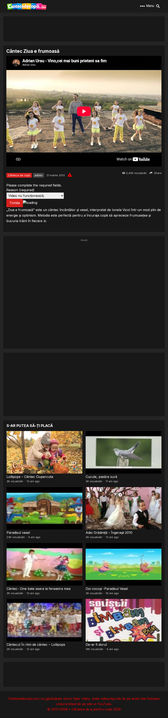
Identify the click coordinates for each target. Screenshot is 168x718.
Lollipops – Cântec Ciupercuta (30, 477)
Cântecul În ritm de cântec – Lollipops (36, 644)
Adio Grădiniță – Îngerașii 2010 (109, 533)
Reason (20, 190)
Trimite (14, 203)
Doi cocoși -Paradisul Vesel (107, 589)
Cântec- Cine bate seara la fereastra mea (38, 589)
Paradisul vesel (18, 533)
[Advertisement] (84, 28)
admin (38, 175)
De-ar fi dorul (96, 644)
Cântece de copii (19, 175)
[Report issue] (70, 175)
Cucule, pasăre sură (101, 477)
